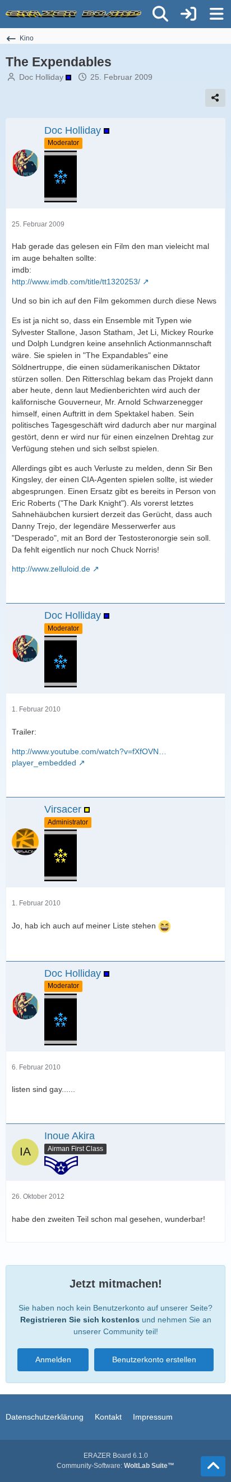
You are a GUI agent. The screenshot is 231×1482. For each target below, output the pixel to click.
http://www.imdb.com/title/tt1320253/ (76, 281)
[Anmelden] (188, 14)
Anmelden (53, 1359)
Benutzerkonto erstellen (154, 1359)
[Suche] (160, 14)
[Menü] (216, 14)
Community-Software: (115, 1466)
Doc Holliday (42, 76)
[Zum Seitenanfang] (213, 1466)
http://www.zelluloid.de (51, 568)
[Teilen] (215, 98)
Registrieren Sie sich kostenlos (80, 1319)
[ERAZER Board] (73, 14)
